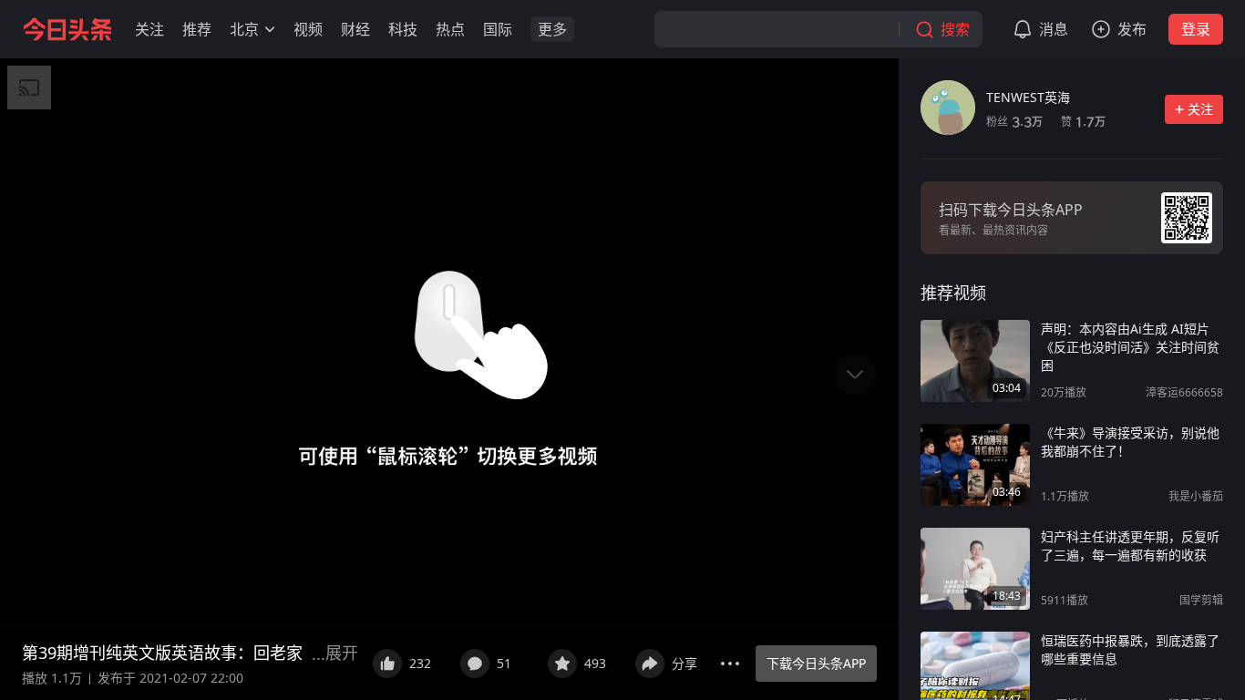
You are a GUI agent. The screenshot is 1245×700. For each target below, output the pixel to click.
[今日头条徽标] (67, 29)
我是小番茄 (1195, 496)
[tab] (953, 292)
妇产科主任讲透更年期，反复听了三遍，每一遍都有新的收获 (1130, 545)
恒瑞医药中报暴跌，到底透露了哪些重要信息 (1130, 649)
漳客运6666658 (1184, 392)
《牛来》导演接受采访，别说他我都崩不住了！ (1130, 441)
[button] (149, 29)
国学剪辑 (1201, 600)
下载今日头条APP (816, 663)
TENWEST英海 (1028, 97)
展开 (341, 653)
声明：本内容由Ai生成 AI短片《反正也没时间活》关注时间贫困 (1130, 347)
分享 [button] (684, 663)
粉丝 (1014, 121)
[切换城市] (269, 29)
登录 (1195, 29)
